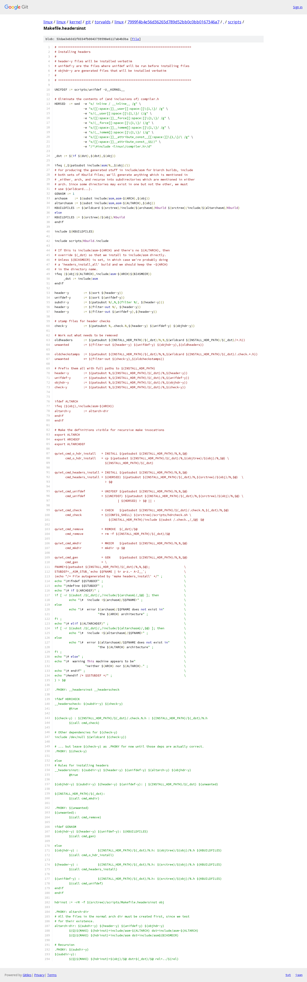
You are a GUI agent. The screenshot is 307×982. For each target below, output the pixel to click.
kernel (75, 22)
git (88, 22)
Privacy (39, 975)
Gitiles (27, 975)
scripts (234, 22)
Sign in (298, 7)
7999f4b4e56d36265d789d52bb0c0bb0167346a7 (173, 22)
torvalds (103, 22)
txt (288, 975)
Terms (52, 975)
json (299, 975)
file (135, 39)
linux (48, 22)
